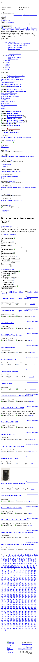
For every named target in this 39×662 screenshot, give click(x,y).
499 (17, 621)
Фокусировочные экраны (9, 105)
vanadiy (9, 205)
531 (5, 626)
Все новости (5, 166)
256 (8, 587)
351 (5, 601)
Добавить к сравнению (32, 297)
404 (20, 608)
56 (17, 560)
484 (8, 620)
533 (11, 626)
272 (20, 589)
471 (5, 618)
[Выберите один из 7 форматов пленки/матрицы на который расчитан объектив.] (11, 245)
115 (16, 567)
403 (17, 608)
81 (1, 563)
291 (5, 592)
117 (22, 567)
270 (14, 589)
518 (2, 625)
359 (29, 601)
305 (11, 594)
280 (8, 591)
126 (14, 568)
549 (23, 628)
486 (14, 620)
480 (32, 618)
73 (19, 562)
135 (5, 570)
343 (17, 599)
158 (2, 573)
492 (32, 620)
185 (11, 577)
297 (23, 592)
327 (5, 597)
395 (29, 606)
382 (26, 604)
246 (14, 585)
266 (2, 589)
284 (20, 591)
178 (26, 575)
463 (17, 616)
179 (29, 575)
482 (2, 620)
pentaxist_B (33, 389)
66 (4, 562)
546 (14, 628)
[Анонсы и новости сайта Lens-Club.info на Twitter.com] (10, 652)
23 (15, 556)
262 (26, 587)
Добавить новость (6, 164)
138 (14, 570)
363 (5, 603)
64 (35, 560)
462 (14, 616)
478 (26, 618)
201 (23, 579)
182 (2, 577)
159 (5, 573)
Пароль (21, 9)
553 (35, 628)
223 (17, 582)
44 (26, 558)
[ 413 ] (21, 292)
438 (14, 613)
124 (8, 568)
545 (11, 628)
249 (23, 585)
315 (5, 596)
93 (29, 563)
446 (2, 614)
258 (14, 587)
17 (1, 556)
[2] (3, 178)
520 (8, 625)
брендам (5, 234)
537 (23, 626)
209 (11, 580)
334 (26, 597)
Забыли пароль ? (6, 20)
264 (32, 587)
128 (20, 568)
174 (14, 575)
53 (10, 560)
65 (1, 562)
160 (8, 573)
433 (35, 611)
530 (2, 626)
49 (1, 560)
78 (31, 562)
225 (23, 582)
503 (29, 621)
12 (28, 555)
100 (9, 565)
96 (35, 563)
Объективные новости (11, 132)
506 (2, 623)
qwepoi (32, 489)
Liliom (30, 525)
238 (26, 584)
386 (2, 606)
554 (2, 630)
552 (32, 628)
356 (20, 601)
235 (17, 584)
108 (33, 565)
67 (6, 562)
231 (5, 584)
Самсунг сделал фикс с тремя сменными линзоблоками (16, 137)
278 (2, 591)
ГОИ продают (5, 147)
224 (20, 582)
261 (23, 587)
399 (5, 608)
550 (26, 628)
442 (26, 613)
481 (35, 618)
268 (8, 589)
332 (20, 597)
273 (23, 589)
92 (26, 563)
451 (17, 614)
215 (29, 580)
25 (19, 556)
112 (8, 567)
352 (8, 601)
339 (5, 599)
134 (2, 570)
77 (29, 562)
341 (11, 599)
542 (2, 628)
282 (14, 591)
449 (11, 614)
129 (23, 568)
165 (23, 573)
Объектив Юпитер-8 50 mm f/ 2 (9, 176)
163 (17, 573)
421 (36, 609)
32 (35, 556)
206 (2, 580)
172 (8, 575)
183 (5, 577)
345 (23, 599)
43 (24, 558)
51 (6, 560)
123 (5, 568)
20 (8, 556)
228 (32, 582)
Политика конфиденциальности (25, 648)
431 (29, 611)
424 (8, 611)
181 (35, 575)
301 (35, 592)
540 (32, 626)
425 (11, 611)
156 (32, 572)
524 (20, 625)
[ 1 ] (10, 292)
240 (32, 584)
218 (2, 582)
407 (29, 608)
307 (17, 594)
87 (15, 563)
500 (20, 621)
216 (32, 580)
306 (14, 594)
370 (26, 603)
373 (35, 603)
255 (5, 587)
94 (31, 563)
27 (24, 556)
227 (29, 582)
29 (29, 556)
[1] (1, 178)
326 (2, 597)
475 (17, 618)
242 (2, 585)
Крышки (3, 106)
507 (5, 623)
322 (26, 596)
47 (33, 558)
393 (23, 606)
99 (6, 565)
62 (31, 560)
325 (35, 596)
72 (17, 562)
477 (23, 618)
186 (14, 577)
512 (20, 623)
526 (26, 625)
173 (11, 575)
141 (23, 570)
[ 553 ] (36, 292)
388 (8, 606)
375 (5, 604)
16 (37, 555)
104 (21, 565)
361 (35, 601)
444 (32, 613)
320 (20, 596)
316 (8, 596)
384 (32, 604)
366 (14, 603)
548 (20, 628)
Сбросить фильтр (6, 226)
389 (11, 606)
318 (14, 596)
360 (32, 601)
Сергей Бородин (9, 160)
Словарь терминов (14, 49)
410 (2, 609)
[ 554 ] (3, 293)
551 (29, 628)
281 (11, 591)
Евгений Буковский (10, 140)
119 (28, 567)
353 (11, 601)
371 (29, 603)
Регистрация (10, 22)
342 (14, 599)
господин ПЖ (11, 181)
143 (29, 570)
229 (35, 582)
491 (29, 620)
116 (19, 567)
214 (26, 580)
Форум (7, 69)
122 (2, 568)
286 (26, 591)
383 (29, 604)
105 (24, 565)
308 (20, 594)
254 (2, 587)
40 (17, 558)
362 (2, 603)
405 (23, 608)
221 (11, 582)
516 (32, 623)
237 (23, 584)
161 (11, 573)
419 (30, 609)
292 (8, 592)
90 (22, 563)
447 (5, 614)
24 (17, 556)
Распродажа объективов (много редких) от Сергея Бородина (17, 156)
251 (29, 585)
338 (2, 599)
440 (20, 613)
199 (17, 579)
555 (5, 630)
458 (2, 616)
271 (17, 589)
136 (8, 570)
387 (5, 606)
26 (22, 556)
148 (8, 572)
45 (29, 558)
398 (2, 608)
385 (35, 604)
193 (35, 577)
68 (8, 562)
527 (29, 625)
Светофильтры (5, 98)
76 (26, 562)
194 (2, 579)
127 (17, 568)
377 (11, 604)
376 (8, 604)
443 (29, 613)
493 (35, 620)
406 (26, 608)
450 (14, 614)
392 (20, 606)
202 (26, 579)
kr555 (30, 340)
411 (5, 609)
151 (17, 572)
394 (26, 606)
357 (23, 601)
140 (20, 570)
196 (8, 579)
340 (8, 599)
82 (4, 563)
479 (29, 618)
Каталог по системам (15, 47)
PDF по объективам (14, 57)
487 (17, 620)
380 (20, 604)
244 (8, 585)
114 (13, 567)
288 (32, 591)
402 (14, 608)
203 (29, 579)
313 (35, 594)
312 (32, 594)
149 (11, 572)
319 (17, 596)
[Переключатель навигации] (1, 39)
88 (17, 563)
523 (17, 625)
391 (17, 606)
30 (31, 556)
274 (26, 589)
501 (23, 621)
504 (32, 621)
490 (26, 620)
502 (26, 621)
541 (35, 626)
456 (32, 614)
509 (11, 623)
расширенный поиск (7, 269)
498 (14, 621)
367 (17, 603)
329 (11, 597)
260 (20, 587)
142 (26, 570)
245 (11, 585)
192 (32, 577)
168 (32, 573)
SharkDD (31, 401)
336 (32, 597)
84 (8, 563)
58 (22, 560)
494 (2, 621)
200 (20, 579)
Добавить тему (6, 210)
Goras (8, 194)
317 (11, 596)
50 (4, 560)
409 (35, 608)
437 (11, 613)
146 (2, 572)
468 (32, 616)
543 (5, 628)
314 (2, 596)
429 (23, 611)
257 (11, 587)
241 (35, 584)
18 (4, 556)
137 (11, 570)
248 (20, 585)
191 (29, 577)
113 (10, 567)
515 (29, 623)
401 (11, 608)
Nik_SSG (32, 304)
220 (8, 582)
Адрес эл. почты (24, 7)
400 (8, 608)
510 (14, 623)
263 (29, 587)
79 (33, 562)
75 (24, 562)
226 (26, 582)
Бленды (3, 100)
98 (4, 565)
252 (32, 585)
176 (20, 575)
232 (8, 584)
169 (35, 573)
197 (11, 579)
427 (17, 611)
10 (23, 555)
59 (24, 560)
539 (29, 626)
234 (14, 584)
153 (23, 572)
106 (27, 565)
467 (29, 616)
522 (14, 625)
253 (35, 585)
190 (26, 577)
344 (20, 599)
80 (35, 562)
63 (33, 560)
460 (8, 616)
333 (23, 597)
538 (26, 626)
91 (24, 563)
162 (14, 573)
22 (13, 556)
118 (25, 567)
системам (13, 234)
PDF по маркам (13, 59)
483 (5, 620)
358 (26, 601)
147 (5, 572)
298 (26, 592)
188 (20, 577)
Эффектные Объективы (8, 94)
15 (35, 555)
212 (20, 580)
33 (1, 558)
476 (20, 618)
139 (17, 570)
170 (2, 575)
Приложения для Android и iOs (11, 84)
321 (23, 596)
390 (14, 606)
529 (35, 625)
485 (11, 620)
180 (32, 575)
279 (5, 591)
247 (17, 585)
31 (33, 556)
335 (29, 597)
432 (32, 611)
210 (14, 580)
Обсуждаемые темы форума (11, 171)
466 (26, 616)
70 (13, 562)
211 (17, 580)
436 (8, 613)
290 (2, 592)
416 (21, 609)
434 (2, 613)
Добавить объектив (14, 54)
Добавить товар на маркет (15, 89)
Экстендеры (5, 103)
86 (13, 563)
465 (23, 616)
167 (29, 573)
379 (17, 604)
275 (29, 589)
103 (18, 565)
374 (2, 604)
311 (29, 594)
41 (19, 558)
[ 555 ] (7, 293)
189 (23, 577)
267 (5, 589)
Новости (7, 67)
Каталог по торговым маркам (17, 45)
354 (14, 601)
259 (17, 587)
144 (32, 570)
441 (23, 613)
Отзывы (7, 60)
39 (15, 558)
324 (32, 596)
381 (23, 604)
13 (30, 555)
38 (13, 558)
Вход (3, 22)
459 (5, 616)
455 (29, 614)
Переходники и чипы (8, 101)
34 (4, 558)
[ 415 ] (30, 292)
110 (2, 567)
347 (29, 599)
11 (26, 555)
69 (10, 562)
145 (35, 570)
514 (26, 623)
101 (12, 565)
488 (20, 620)
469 (35, 616)
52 (8, 560)
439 (17, 613)
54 (13, 560)
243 (5, 585)
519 (5, 625)
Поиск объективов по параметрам (19, 44)
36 (8, 558)
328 (8, 597)
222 (14, 582)
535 (17, 626)
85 (10, 563)
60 (26, 560)
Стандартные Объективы (9, 93)
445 (35, 613)
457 (35, 614)
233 (11, 584)
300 (32, 592)
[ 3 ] (16, 292)
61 (29, 560)
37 (10, 558)
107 (30, 565)
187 (17, 577)
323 (29, 596)
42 (22, 558)
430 (26, 611)
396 (32, 606)
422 (2, 611)
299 (29, 592)
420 (33, 609)
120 (31, 567)
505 (35, 621)
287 (29, 591)
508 (8, 623)
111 (5, 567)
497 (11, 621)
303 (5, 594)
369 (23, 603)
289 (35, 591)
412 (8, 609)
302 (2, 594)
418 (27, 609)
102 (15, 565)
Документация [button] (9, 55)
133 (35, 568)
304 (8, 594)
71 (15, 562)
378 (14, 604)
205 (35, 579)
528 (32, 625)
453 (23, 614)
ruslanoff (31, 328)
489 (23, 620)
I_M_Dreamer (32, 451)
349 (35, 599)
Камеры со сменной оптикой (10, 96)
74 (22, 562)
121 (34, 567)
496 (8, 621)
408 (32, 608)
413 (11, 609)
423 (5, 611)
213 (23, 580)
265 (35, 587)
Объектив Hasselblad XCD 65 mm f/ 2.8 (11, 200)
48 (35, 558)
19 (6, 556)
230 (2, 584)
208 (8, 580)
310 (26, 594)
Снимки (7, 62)
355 (17, 601)
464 (20, 616)
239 (29, 584)
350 (2, 601)
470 (2, 618)
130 (26, 568)
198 (14, 579)
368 (20, 603)
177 (23, 575)
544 (8, 628)
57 (19, 560)
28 (26, 556)
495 (5, 621)
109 (36, 565)
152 (20, 572)
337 (35, 597)
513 (23, 623)
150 (14, 572)
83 (6, 563)
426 (14, 611)
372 (32, 603)
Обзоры (7, 64)
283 (17, 591)
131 (29, 568)
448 (8, 614)
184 (8, 577)
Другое (3, 108)
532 (8, 626)
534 (14, 626)
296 (20, 592)
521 (11, 625)
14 (32, 555)
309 (23, 594)
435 (5, 613)
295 (17, 592)
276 (32, 589)
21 (10, 556)
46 (31, 558)
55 (15, 560)
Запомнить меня (8, 13)
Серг (6, 150)
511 (17, 623)
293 (11, 592)
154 (26, 572)
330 (14, 597)
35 (6, 558)
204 (32, 579)
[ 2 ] (13, 292)
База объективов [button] (10, 42)
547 (17, 628)
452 (20, 614)
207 (5, 580)
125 (11, 568)
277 (35, 589)
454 (26, 614)
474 (14, 618)
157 (35, 572)
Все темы (4, 211)
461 (11, 616)
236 (20, 584)
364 (8, 603)
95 (33, 563)
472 (8, 618)
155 (29, 572)
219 (5, 582)
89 (19, 563)
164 (20, 573)
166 (26, 573)
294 (14, 592)
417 (24, 609)
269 (11, 589)
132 (32, 568)
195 (5, 579)
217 (35, 580)
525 (23, 625)
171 (5, 575)
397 (35, 606)
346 (26, 599)
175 (17, 575)
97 (1, 565)
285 (23, 591)
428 (20, 611)
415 (18, 609)
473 (11, 618)
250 (26, 585)
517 (35, 623)
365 (11, 603)
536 (20, 626)
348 (32, 599)
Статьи (7, 66)
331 (17, 597)
